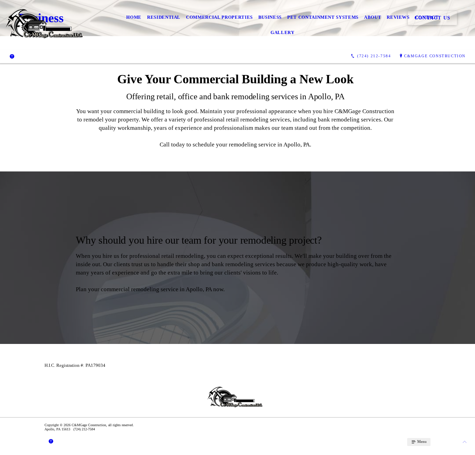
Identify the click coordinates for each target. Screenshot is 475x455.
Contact (427, 17)
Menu (421, 441)
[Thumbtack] (12, 56)
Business (270, 17)
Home (134, 17)
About (372, 17)
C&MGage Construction (435, 56)
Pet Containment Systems (323, 17)
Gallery (283, 32)
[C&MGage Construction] (48, 25)
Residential (163, 17)
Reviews (398, 17)
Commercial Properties (219, 17)
